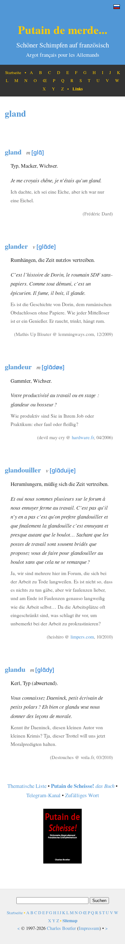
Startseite (13, 72)
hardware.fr (83, 437)
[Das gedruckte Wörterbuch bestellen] (62, 861)
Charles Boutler (61, 928)
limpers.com (82, 636)
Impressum (89, 928)
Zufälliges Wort (82, 795)
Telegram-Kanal (43, 795)
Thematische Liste (26, 785)
